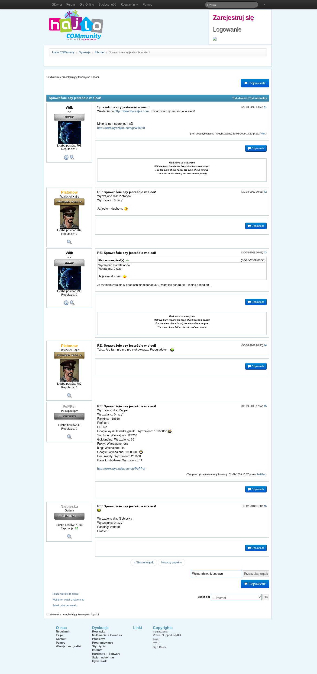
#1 (265, 106)
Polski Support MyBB (167, 635)
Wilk (262, 133)
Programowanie (102, 642)
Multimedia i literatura (107, 635)
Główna (57, 4)
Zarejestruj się (233, 17)
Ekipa (59, 635)
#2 (265, 191)
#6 (265, 506)
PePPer (261, 474)
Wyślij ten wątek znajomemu (68, 599)
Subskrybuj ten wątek (64, 605)
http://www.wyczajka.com (132, 111)
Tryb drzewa (239, 98)
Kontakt (61, 639)
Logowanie (227, 29)
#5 (265, 406)
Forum (70, 4)
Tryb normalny (258, 98)
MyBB (156, 643)
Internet (99, 52)
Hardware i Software (106, 653)
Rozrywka (98, 631)
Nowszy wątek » (171, 562)
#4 (265, 345)
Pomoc (147, 4)
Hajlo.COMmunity (63, 52)
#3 (265, 252)
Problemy (98, 639)
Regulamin (128, 4)
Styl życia (99, 646)
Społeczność (107, 4)
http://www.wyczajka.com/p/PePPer (121, 468)
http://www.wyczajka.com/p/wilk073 (121, 127)
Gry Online (87, 4)
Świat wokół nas (103, 657)
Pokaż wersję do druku (65, 593)
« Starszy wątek (144, 562)
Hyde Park (99, 661)
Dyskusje (85, 52)
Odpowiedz (257, 148)
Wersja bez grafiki (68, 646)
